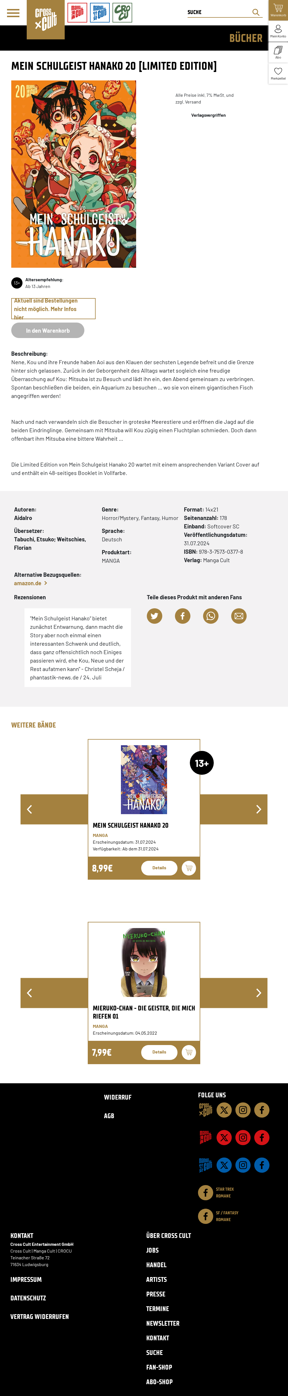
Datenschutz (28, 1298)
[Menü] (13, 13)
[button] (154, 616)
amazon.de (27, 583)
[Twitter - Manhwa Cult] (224, 1165)
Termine (157, 1309)
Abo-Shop (159, 1382)
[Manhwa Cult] (205, 1165)
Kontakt (157, 1338)
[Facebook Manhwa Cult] (261, 1165)
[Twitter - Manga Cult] (224, 1137)
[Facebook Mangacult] (261, 1137)
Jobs (152, 1250)
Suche (154, 1352)
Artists (156, 1279)
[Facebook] (261, 1110)
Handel (156, 1265)
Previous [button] (29, 809)
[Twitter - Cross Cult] (224, 1110)
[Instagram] (243, 1110)
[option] (144, 809)
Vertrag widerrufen (39, 1316)
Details (159, 867)
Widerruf (118, 1097)
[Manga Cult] (205, 1137)
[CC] (205, 1110)
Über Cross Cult (168, 1235)
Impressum (26, 1279)
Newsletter (162, 1323)
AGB (109, 1116)
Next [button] (258, 809)
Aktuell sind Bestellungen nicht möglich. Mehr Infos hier (46, 308)
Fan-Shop (159, 1367)
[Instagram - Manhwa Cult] (243, 1165)
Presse (155, 1294)
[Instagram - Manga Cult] (243, 1137)
